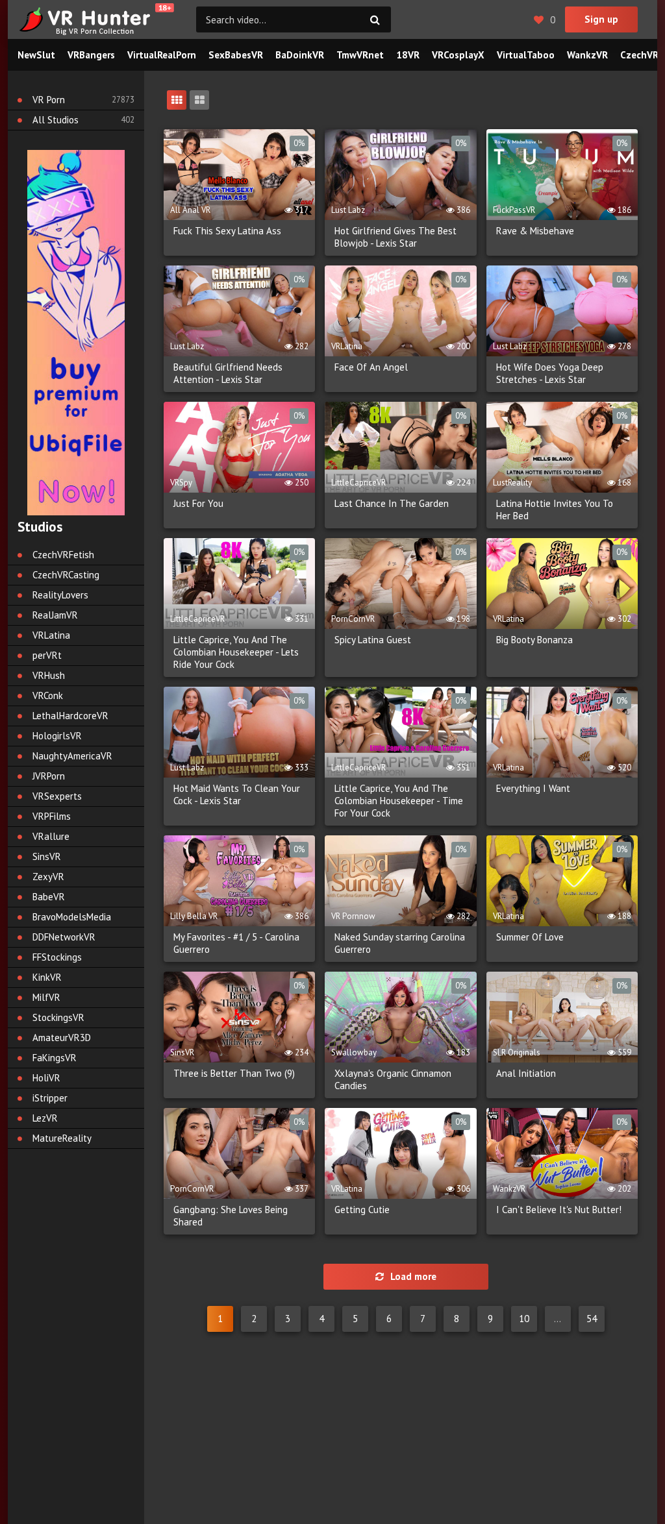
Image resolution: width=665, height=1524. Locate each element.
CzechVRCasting (65, 575)
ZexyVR (48, 876)
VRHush (48, 675)
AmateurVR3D (61, 1037)
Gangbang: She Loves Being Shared (230, 1215)
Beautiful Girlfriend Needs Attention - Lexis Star (227, 373)
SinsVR (46, 856)
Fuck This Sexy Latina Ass (227, 231)
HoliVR (46, 1078)
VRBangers (91, 55)
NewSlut (36, 55)
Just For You (198, 503)
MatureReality (62, 1138)
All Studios (55, 120)
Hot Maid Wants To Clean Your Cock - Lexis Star (236, 794)
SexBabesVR (235, 55)
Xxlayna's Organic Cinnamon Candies (392, 1079)
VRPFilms (51, 816)
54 (591, 1318)
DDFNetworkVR (63, 937)
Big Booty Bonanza (534, 639)
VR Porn (48, 99)
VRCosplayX (458, 55)
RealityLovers (60, 595)
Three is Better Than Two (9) (234, 1073)
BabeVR (48, 897)
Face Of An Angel (371, 367)
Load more (413, 1276)
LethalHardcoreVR (70, 715)
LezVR (45, 1118)
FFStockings (57, 957)
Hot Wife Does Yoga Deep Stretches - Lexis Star (549, 373)
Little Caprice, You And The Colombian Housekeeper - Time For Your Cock (398, 800)
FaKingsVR (54, 1057)
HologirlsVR (57, 736)
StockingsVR (58, 1017)
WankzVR (587, 55)
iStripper (50, 1098)
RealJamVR (55, 615)
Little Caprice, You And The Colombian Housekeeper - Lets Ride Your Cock (236, 651)
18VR (408, 55)
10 (524, 1318)
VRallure (50, 836)
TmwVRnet (360, 55)
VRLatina (51, 635)
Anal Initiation (526, 1073)
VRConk (47, 695)
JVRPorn (48, 776)
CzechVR (639, 55)
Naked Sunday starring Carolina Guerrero (399, 943)
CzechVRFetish (63, 554)
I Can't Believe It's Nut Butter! (558, 1209)
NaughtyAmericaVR (72, 756)
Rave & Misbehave (535, 231)
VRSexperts (57, 796)
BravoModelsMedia (71, 917)
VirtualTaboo (526, 55)
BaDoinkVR (299, 55)
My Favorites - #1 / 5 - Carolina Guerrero (236, 943)
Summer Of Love (530, 937)
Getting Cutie (362, 1209)
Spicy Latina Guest (372, 639)
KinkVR (47, 977)
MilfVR (46, 997)
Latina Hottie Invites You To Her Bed (554, 509)
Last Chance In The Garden (391, 503)
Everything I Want (533, 788)
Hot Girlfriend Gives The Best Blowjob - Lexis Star (395, 237)
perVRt (47, 655)
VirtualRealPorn (161, 55)
